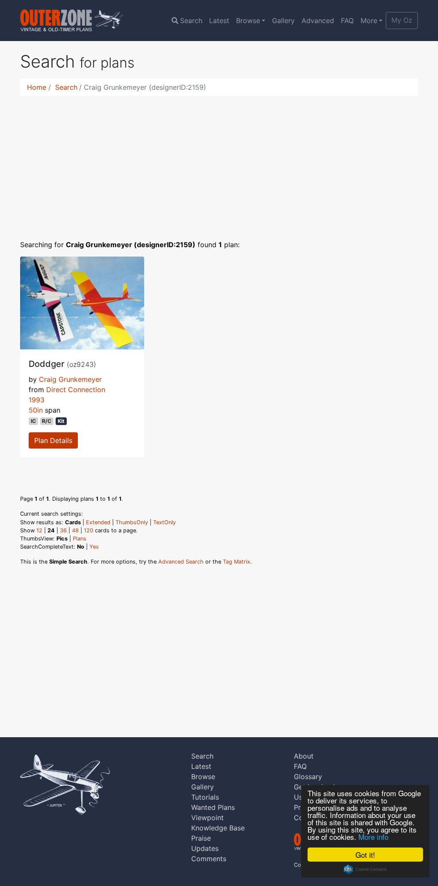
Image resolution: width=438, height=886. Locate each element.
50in (36, 410)
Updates (205, 848)
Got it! (365, 854)
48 (75, 530)
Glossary (308, 776)
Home (36, 87)
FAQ (347, 20)
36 (63, 530)
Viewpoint (207, 817)
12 (39, 530)
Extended (98, 522)
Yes (94, 546)
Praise (201, 838)
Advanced (318, 20)
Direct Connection (75, 389)
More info (373, 836)
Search (191, 20)
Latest (219, 20)
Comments (208, 858)
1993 (36, 400)
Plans (79, 538)
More (369, 20)
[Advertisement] (219, 162)
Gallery (283, 20)
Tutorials (205, 797)
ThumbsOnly (131, 522)
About (304, 756)
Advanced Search (181, 561)
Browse (248, 20)
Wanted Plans (213, 807)
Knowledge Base (218, 828)
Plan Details (53, 440)
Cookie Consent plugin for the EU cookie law (365, 869)
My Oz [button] (401, 20)
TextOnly (164, 522)
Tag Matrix (236, 561)
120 (88, 530)
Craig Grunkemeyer (70, 379)
